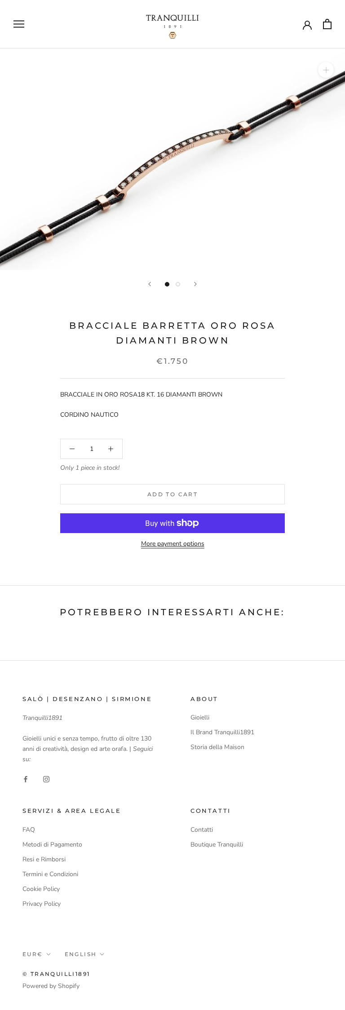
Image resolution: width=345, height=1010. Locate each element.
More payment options (172, 543)
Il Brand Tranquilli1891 (222, 732)
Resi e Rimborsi (44, 859)
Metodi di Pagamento (52, 844)
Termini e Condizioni (50, 874)
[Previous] (149, 284)
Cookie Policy (41, 889)
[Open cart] (327, 24)
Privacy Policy (41, 904)
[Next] (195, 284)
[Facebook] (25, 778)
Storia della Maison (217, 747)
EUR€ (32, 954)
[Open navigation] (18, 24)
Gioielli (199, 717)
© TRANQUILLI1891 (56, 973)
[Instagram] (46, 778)
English (81, 954)
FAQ (28, 829)
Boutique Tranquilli (216, 844)
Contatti (201, 829)
